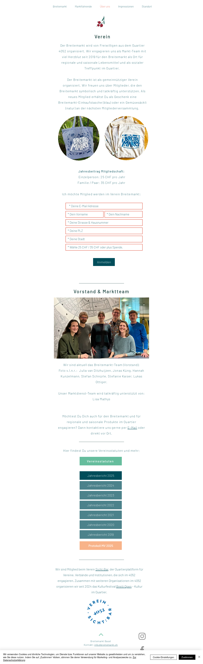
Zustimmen (187, 657)
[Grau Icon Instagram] (142, 636)
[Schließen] (199, 657)
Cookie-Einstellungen (163, 657)
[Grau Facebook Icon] (142, 649)
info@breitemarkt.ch (106, 644)
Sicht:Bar (101, 569)
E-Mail (132, 427)
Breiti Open (124, 586)
